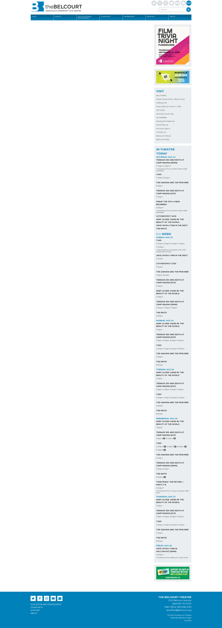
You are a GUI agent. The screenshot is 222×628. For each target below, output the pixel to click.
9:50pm (166, 178)
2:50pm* (167, 244)
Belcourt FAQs (162, 139)
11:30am (159, 259)
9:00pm (180, 340)
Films (34, 16)
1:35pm (159, 340)
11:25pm (159, 197)
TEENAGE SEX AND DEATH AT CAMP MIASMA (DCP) (170, 192)
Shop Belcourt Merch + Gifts (168, 106)
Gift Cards (160, 110)
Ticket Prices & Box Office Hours (170, 99)
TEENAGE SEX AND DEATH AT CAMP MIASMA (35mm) (170, 161)
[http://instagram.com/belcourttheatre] (165, 3)
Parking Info (161, 103)
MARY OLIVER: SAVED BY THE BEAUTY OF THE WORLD (170, 220)
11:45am (159, 267)
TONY (159, 174)
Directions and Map (165, 114)
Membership (129, 16)
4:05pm (159, 297)
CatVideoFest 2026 (166, 216)
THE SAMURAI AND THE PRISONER (172, 183)
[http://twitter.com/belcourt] (154, 3)
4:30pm (159, 308)
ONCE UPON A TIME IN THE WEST (172, 225)
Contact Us (161, 132)
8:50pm (159, 365)
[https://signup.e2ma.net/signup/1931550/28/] (183, 3)
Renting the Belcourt (165, 121)
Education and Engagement (84, 17)
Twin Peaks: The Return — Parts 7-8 (170, 483)
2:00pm (159, 349)
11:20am (159, 244)
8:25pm (159, 186)
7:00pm (159, 166)
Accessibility (161, 117)
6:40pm (174, 349)
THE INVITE (161, 229)
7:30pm (159, 178)
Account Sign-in (163, 128)
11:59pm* (159, 208)
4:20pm (167, 349)
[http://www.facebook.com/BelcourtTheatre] (159, 3)
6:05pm (159, 316)
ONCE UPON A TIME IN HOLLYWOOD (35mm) (166, 550)
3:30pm (159, 357)
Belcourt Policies (163, 136)
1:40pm (159, 286)
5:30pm (174, 244)
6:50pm (159, 477)
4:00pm (166, 340)
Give (189, 3)
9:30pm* (167, 166)
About (172, 16)
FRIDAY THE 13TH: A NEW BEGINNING (168, 203)
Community (106, 16)
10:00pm (160, 247)
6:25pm (173, 340)
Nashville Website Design (180, 618)
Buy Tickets (161, 95)
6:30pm (159, 469)
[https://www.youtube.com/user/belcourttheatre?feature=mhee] (171, 3)
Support (151, 16)
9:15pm (166, 469)
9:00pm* (160, 488)
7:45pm (181, 244)
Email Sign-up (162, 125)
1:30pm (159, 275)
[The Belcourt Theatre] (56, 6)
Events (58, 16)
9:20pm (181, 398)
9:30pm (174, 308)
